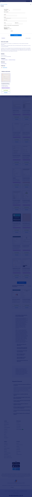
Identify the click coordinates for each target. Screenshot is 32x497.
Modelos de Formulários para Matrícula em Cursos (5, 88)
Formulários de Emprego (12, 59)
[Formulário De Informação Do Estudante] (5, 77)
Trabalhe (2, 5)
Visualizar (5, 92)
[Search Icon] (31, 4)
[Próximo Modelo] (23, 35)
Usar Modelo (16, 35)
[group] (6, 83)
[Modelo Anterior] (9, 35)
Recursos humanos (3, 63)
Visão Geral (3, 38)
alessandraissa (5, 67)
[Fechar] (30, 1)
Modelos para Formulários (3, 4)
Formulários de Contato (4, 59)
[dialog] (16, 248)
